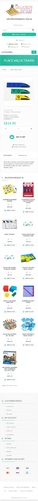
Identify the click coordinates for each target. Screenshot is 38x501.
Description (8, 155)
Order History (11, 427)
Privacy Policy (12, 491)
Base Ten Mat (10, 234)
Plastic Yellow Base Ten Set (28, 268)
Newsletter (10, 435)
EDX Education (12, 115)
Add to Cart (20, 137)
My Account (19, 25)
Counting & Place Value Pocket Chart (28, 201)
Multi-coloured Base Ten (10, 301)
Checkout (26, 47)
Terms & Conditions (26, 491)
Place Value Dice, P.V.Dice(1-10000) (9, 268)
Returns (9, 410)
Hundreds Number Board (10, 200)
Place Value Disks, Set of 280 (9, 334)
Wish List (9, 431)
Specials (9, 455)
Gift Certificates (12, 448)
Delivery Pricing (9, 487)
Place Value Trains (16, 69)
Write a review (16, 112)
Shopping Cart (14, 47)
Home (4, 69)
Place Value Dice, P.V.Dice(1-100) (28, 235)
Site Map (9, 414)
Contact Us (10, 406)
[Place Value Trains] (18, 91)
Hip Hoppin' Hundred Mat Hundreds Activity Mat (9, 369)
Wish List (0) (26, 44)
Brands (9, 444)
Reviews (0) (23, 155)
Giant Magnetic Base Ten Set (28, 334)
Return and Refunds (22, 487)
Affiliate (9, 451)
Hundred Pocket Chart (28, 301)
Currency (20, 40)
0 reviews (7, 112)
